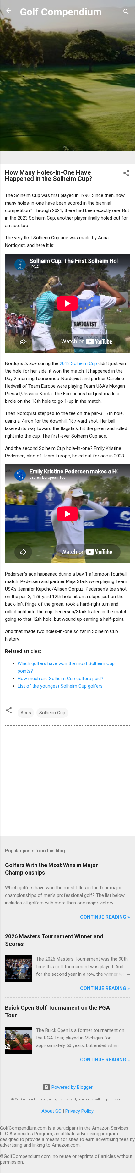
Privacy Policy (79, 1111)
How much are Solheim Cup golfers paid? (60, 678)
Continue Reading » (105, 917)
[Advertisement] (67, 91)
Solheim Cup (52, 713)
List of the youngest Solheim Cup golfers (60, 686)
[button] (126, 174)
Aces (25, 713)
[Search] (126, 12)
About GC (51, 1111)
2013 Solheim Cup (78, 363)
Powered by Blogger (71, 1087)
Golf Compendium (61, 12)
